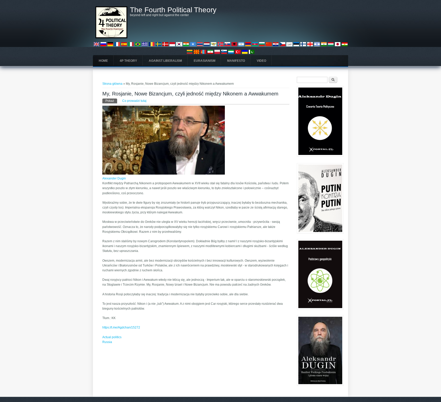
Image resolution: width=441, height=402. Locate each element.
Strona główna (112, 84)
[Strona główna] (111, 37)
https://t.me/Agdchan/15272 (121, 327)
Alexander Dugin (114, 178)
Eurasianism (204, 61)
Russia (107, 342)
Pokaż (111, 101)
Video (261, 61)
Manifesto (236, 61)
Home (103, 61)
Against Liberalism (165, 61)
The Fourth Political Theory (173, 10)
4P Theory (128, 61)
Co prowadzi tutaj (134, 101)
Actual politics (111, 337)
